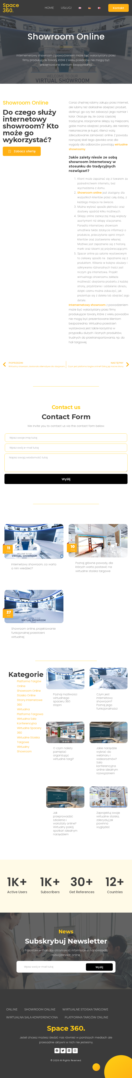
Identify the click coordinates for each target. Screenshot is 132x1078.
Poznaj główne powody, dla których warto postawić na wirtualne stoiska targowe (94, 567)
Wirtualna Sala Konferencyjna (32, 1017)
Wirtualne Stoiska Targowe (85, 1009)
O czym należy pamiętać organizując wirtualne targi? (63, 753)
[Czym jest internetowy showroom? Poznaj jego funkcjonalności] (109, 678)
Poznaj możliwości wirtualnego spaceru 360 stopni (65, 699)
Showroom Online (66, 36)
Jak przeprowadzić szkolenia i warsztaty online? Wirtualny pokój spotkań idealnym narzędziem (65, 823)
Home (49, 7)
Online (12, 1009)
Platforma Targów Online (86, 1017)
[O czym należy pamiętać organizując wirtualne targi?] (65, 732)
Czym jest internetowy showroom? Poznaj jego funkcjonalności (107, 701)
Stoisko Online (26, 695)
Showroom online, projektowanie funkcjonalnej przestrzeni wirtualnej (33, 633)
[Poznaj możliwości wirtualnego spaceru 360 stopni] (65, 678)
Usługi (66, 7)
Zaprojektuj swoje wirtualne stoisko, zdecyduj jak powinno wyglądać (108, 820)
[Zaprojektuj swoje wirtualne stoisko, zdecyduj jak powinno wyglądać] (109, 797)
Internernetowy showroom (87, 305)
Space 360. (11, 8)
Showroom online (89, 193)
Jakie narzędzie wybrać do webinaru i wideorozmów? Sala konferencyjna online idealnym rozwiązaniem (107, 760)
